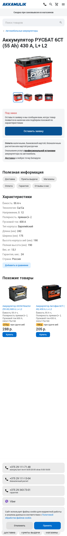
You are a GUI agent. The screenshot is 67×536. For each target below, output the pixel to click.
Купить (9, 334)
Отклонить (19, 525)
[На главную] (14, 4)
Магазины (49, 179)
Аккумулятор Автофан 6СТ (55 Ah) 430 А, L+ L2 (51, 307)
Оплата (9, 185)
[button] (61, 53)
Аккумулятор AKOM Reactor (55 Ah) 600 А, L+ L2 (16, 307)
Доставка (10, 158)
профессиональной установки (39, 150)
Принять (47, 525)
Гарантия (24, 185)
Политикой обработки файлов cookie (29, 516)
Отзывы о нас (42, 185)
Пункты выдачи (29, 179)
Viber (12, 501)
